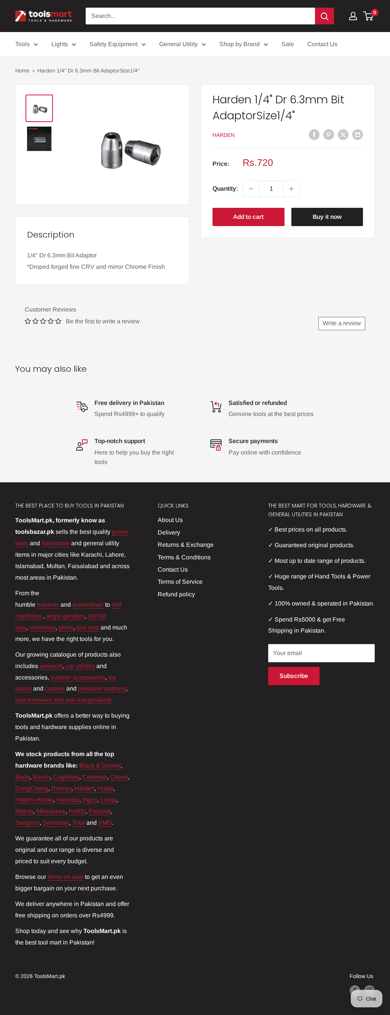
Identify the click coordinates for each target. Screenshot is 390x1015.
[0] (368, 16)
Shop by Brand (239, 44)
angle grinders (65, 616)
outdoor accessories (78, 677)
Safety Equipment (113, 44)
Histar (105, 788)
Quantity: (225, 188)
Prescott (100, 811)
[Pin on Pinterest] (328, 134)
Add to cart (248, 217)
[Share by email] (357, 134)
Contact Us (322, 44)
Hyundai (67, 800)
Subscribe (294, 676)
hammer (48, 604)
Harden (224, 135)
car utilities (80, 666)
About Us (170, 520)
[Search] (324, 16)
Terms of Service (180, 581)
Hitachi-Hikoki (34, 800)
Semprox (27, 822)
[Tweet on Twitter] (343, 134)
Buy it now (327, 217)
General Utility (178, 44)
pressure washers (102, 688)
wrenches (42, 627)
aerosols (51, 666)
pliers (66, 627)
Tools (22, 44)
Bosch (41, 777)
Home (22, 70)
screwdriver (88, 604)
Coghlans (66, 777)
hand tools (56, 543)
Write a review (342, 323)
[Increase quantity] (291, 189)
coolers (55, 688)
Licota (108, 800)
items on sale (65, 877)
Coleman (94, 777)
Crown (119, 777)
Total (78, 822)
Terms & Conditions (184, 557)
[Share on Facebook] (314, 134)
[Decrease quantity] (251, 189)
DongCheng (31, 788)
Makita (24, 811)
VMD (105, 822)
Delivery (169, 532)
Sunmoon (56, 822)
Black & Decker (100, 765)
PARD (77, 811)
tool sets (88, 627)
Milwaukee (51, 811)
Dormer (61, 788)
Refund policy (176, 594)
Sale (287, 44)
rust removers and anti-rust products (63, 700)
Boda (22, 777)
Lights (59, 44)
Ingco (89, 800)
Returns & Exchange (186, 544)
